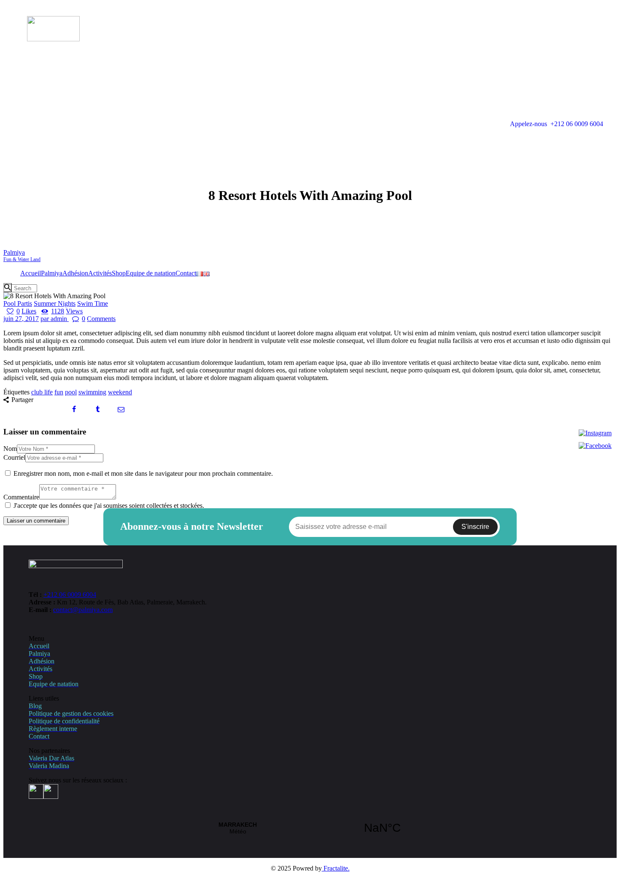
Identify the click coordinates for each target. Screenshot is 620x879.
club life (42, 392)
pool (71, 392)
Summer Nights (54, 303)
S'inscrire (475, 526)
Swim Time (92, 303)
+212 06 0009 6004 (69, 594)
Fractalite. (336, 868)
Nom (10, 448)
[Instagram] (595, 433)
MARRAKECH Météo (310, 828)
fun (58, 392)
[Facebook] (595, 446)
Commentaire (21, 497)
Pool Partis (17, 303)
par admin (54, 318)
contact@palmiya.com (83, 609)
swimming (92, 392)
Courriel (14, 457)
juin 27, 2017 (21, 318)
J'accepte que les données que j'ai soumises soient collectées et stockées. (108, 505)
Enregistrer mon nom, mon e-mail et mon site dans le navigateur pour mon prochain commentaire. (143, 473)
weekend (120, 392)
